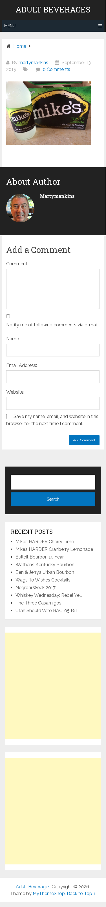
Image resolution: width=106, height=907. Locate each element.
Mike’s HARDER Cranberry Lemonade (54, 549)
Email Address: (21, 365)
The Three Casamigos (38, 603)
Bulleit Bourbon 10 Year (40, 557)
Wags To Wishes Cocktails (43, 580)
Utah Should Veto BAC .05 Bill (46, 610)
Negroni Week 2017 (36, 587)
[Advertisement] (53, 686)
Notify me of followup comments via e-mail (52, 324)
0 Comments (56, 69)
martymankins (33, 62)
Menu (10, 26)
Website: (15, 392)
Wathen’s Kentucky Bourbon (45, 564)
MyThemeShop (49, 893)
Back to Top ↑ (81, 893)
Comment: (17, 263)
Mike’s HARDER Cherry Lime (45, 541)
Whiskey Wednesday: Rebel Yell (49, 595)
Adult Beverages (53, 10)
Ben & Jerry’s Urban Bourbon (45, 572)
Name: (13, 338)
